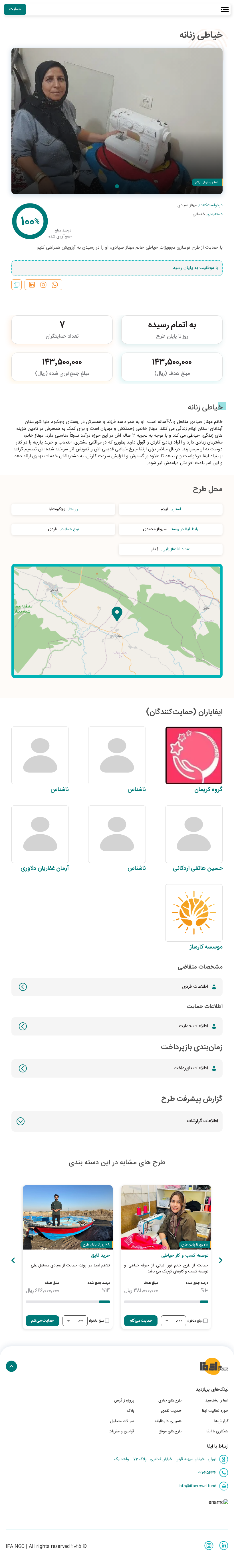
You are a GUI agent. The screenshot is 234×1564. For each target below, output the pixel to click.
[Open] (167, 1321)
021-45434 (207, 1472)
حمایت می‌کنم (141, 1320)
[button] (117, 1121)
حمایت (15, 9)
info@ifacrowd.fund (197, 1486)
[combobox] (177, 1321)
